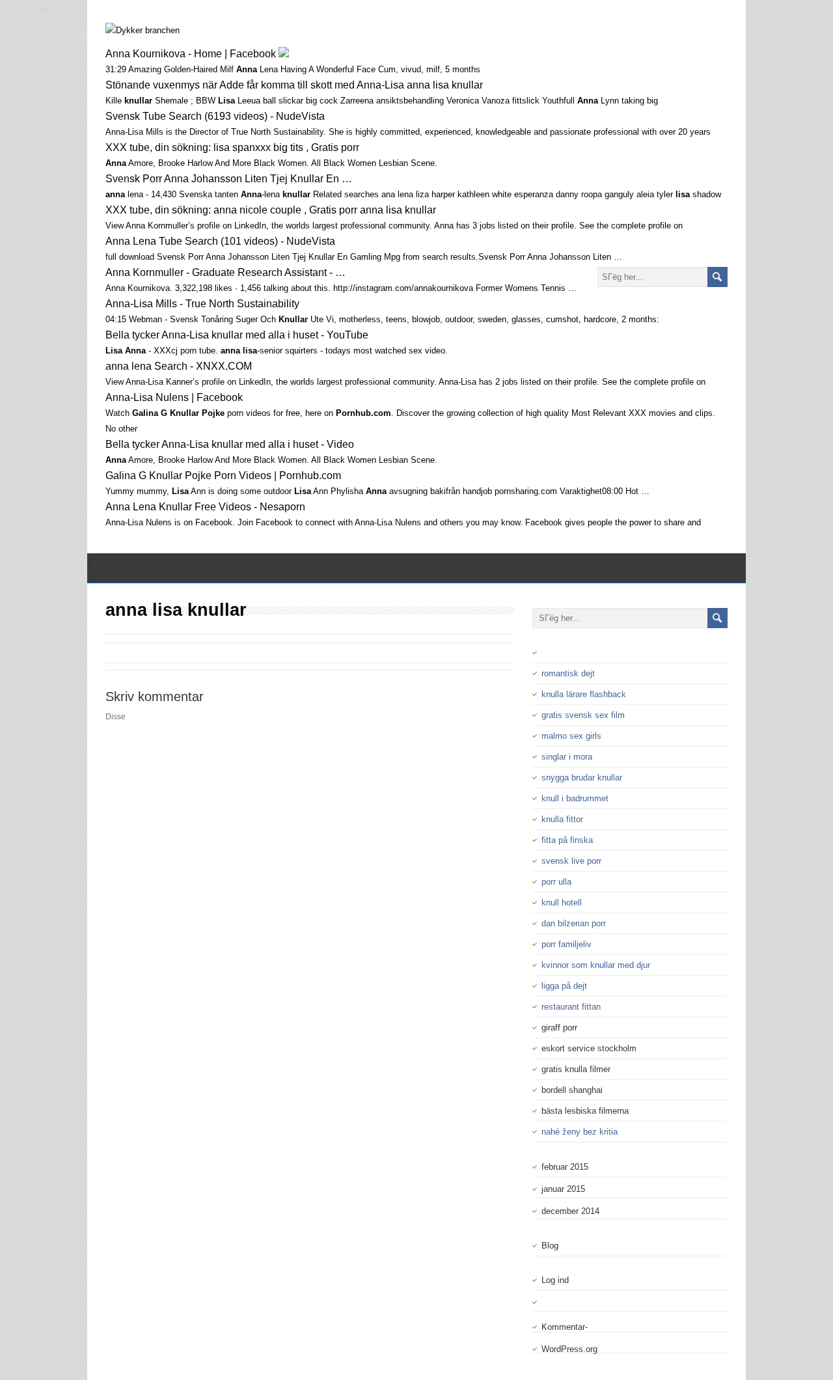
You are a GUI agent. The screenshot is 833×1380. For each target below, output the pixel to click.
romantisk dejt (568, 673)
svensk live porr (571, 861)
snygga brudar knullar (581, 777)
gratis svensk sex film (583, 715)
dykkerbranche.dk (41, 7)
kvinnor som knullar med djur (595, 965)
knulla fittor (562, 819)
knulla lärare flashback (583, 694)
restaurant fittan (571, 1007)
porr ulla (556, 882)
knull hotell (561, 902)
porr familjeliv (566, 944)
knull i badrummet (574, 798)
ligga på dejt (564, 986)
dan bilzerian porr (573, 923)
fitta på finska (567, 840)
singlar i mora (566, 757)
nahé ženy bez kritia (579, 1132)
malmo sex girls (571, 736)
